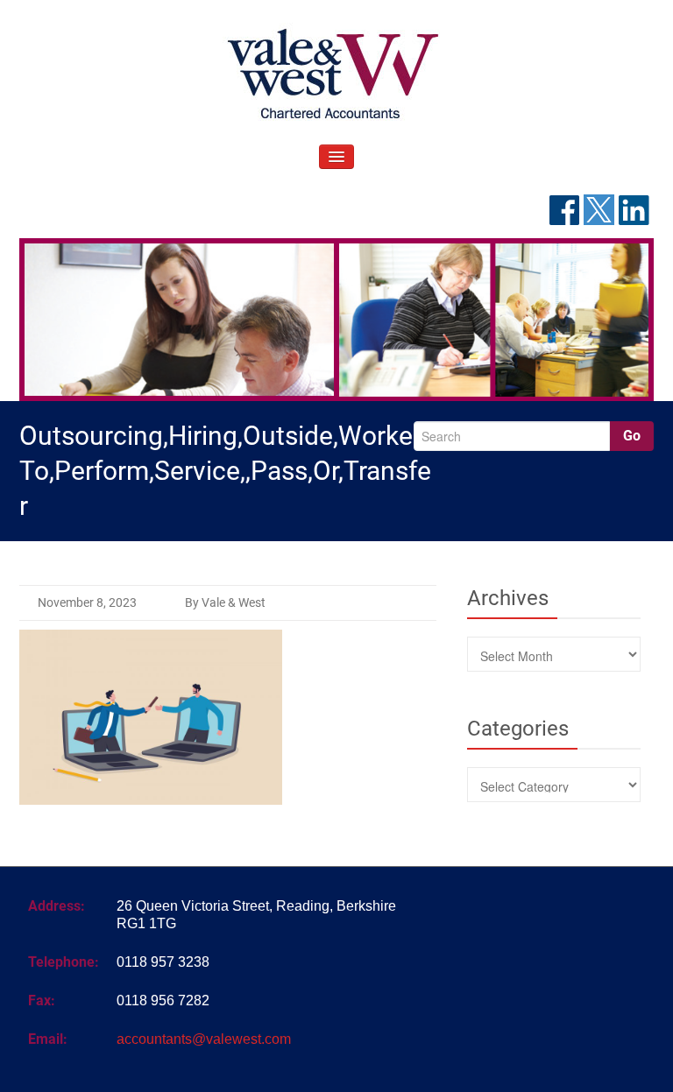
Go (632, 435)
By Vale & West (225, 602)
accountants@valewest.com (204, 1039)
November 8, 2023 (87, 602)
